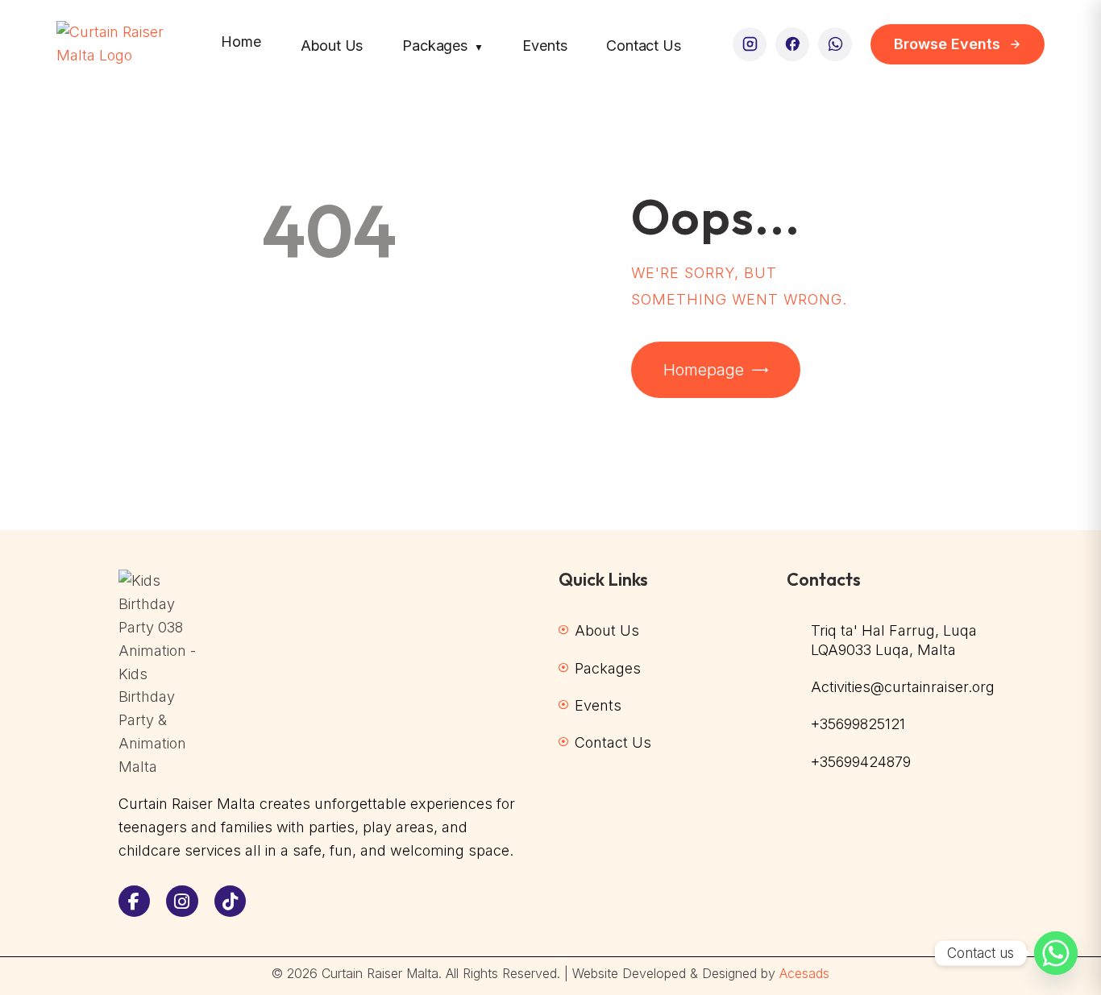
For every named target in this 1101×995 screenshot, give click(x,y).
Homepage (703, 369)
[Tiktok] (230, 901)
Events (544, 45)
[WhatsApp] (835, 44)
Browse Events (947, 43)
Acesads (804, 973)
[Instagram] (750, 44)
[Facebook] (792, 44)
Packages (442, 45)
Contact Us (643, 45)
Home (240, 41)
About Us (332, 45)
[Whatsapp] (1056, 953)
